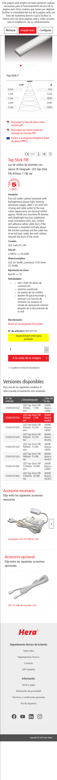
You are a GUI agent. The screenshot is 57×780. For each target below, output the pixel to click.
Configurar (45, 30)
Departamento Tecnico (28, 657)
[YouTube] (22, 716)
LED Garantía (28, 669)
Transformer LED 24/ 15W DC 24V (23, 539)
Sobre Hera (28, 651)
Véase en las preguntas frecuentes (25, 324)
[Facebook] (14, 716)
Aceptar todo (28, 30)
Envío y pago (28, 685)
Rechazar (11, 30)
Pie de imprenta (28, 703)
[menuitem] (28, 685)
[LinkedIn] (31, 716)
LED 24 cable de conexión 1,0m (22, 605)
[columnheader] (11, 399)
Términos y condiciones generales (28, 697)
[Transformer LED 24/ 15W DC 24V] (28, 520)
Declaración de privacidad (28, 691)
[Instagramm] (39, 716)
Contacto (28, 663)
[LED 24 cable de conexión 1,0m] (28, 586)
